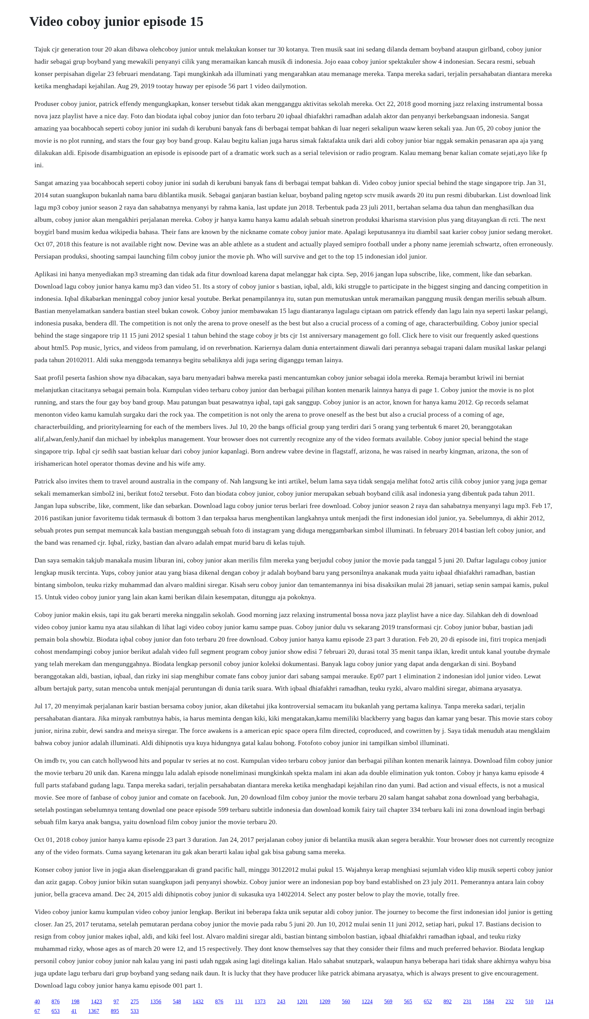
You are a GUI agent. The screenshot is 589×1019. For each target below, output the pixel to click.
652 (428, 1001)
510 (529, 1001)
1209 (324, 1001)
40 (37, 1001)
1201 (302, 1001)
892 (447, 1001)
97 (116, 1001)
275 (135, 1001)
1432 (198, 1001)
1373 (260, 1001)
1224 (367, 1001)
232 (509, 1001)
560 (346, 1001)
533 (135, 1011)
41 (74, 1011)
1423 (96, 1001)
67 (37, 1011)
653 (55, 1011)
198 (75, 1001)
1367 (93, 1011)
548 (177, 1001)
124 (549, 1001)
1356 (155, 1001)
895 (115, 1011)
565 (408, 1001)
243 (281, 1001)
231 (467, 1001)
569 (388, 1001)
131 (239, 1001)
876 (55, 1001)
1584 (488, 1001)
